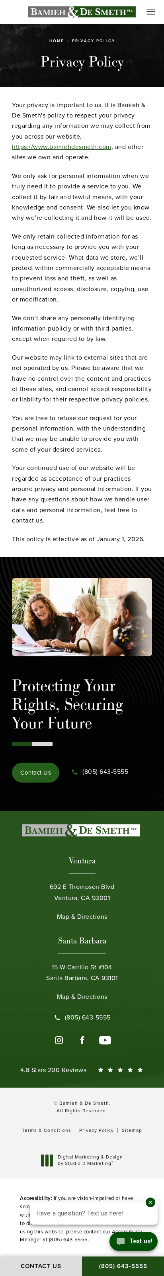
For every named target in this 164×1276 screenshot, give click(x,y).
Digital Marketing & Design (90, 1160)
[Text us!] (133, 1243)
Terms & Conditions (46, 1130)
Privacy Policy (93, 41)
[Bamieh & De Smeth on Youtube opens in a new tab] (105, 1040)
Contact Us (35, 772)
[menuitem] (58, 1040)
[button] (151, 12)
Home (56, 41)
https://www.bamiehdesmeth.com (61, 146)
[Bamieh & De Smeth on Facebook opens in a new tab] (82, 1040)
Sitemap (132, 1130)
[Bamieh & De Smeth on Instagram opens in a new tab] (58, 1040)
